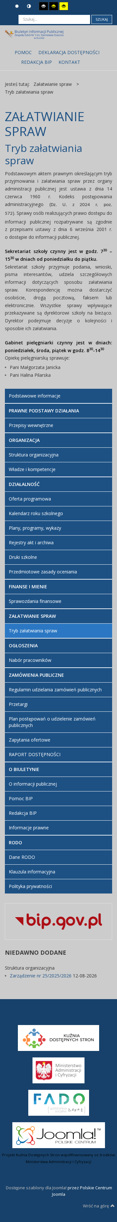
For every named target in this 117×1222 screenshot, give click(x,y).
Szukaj (102, 19)
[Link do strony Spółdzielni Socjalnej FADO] (58, 1102)
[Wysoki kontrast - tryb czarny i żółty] (53, 6)
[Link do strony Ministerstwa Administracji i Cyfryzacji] (58, 1070)
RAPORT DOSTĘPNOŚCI (34, 754)
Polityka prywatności (30, 886)
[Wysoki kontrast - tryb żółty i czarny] (63, 6)
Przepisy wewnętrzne (31, 425)
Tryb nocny (29, 6)
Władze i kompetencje (32, 469)
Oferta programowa (30, 499)
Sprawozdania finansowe (35, 601)
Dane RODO (22, 857)
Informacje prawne (29, 827)
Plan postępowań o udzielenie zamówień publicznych (52, 722)
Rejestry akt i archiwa (31, 542)
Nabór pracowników (30, 660)
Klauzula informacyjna (32, 872)
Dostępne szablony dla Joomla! (36, 1188)
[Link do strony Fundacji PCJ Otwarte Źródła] (58, 1134)
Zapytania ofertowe (29, 740)
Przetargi (18, 704)
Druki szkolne (23, 557)
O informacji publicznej (33, 784)
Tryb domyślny (17, 6)
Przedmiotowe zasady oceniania (43, 572)
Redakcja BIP (23, 813)
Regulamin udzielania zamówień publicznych (55, 689)
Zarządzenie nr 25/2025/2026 (41, 976)
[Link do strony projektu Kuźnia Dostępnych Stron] (58, 1037)
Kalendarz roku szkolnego (36, 513)
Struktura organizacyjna (33, 455)
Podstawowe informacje (34, 396)
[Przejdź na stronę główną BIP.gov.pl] (58, 921)
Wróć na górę (96, 1206)
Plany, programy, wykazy (35, 528)
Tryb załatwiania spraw (33, 631)
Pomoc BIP (21, 798)
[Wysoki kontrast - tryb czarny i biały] (43, 6)
